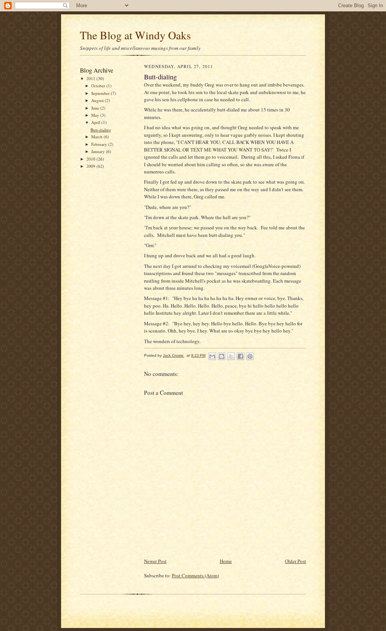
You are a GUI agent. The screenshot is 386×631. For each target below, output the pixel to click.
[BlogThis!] (221, 356)
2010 (91, 159)
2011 (91, 78)
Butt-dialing (100, 130)
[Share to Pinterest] (250, 356)
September (101, 93)
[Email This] (212, 356)
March (97, 136)
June (95, 108)
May (95, 115)
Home (226, 561)
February (99, 144)
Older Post (295, 561)
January (98, 151)
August (98, 100)
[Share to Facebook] (240, 356)
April (96, 122)
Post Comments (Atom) (195, 575)
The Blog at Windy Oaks (135, 35)
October (98, 85)
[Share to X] (231, 356)
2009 (91, 166)
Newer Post (155, 561)
